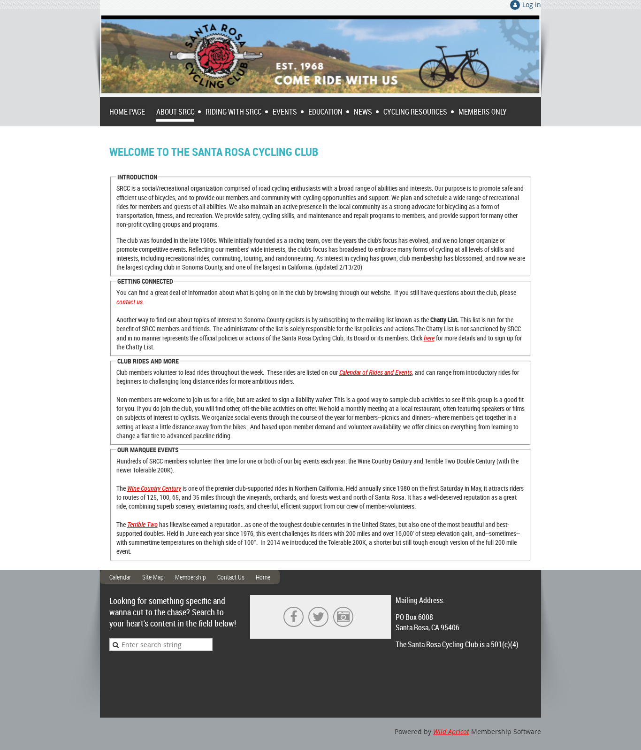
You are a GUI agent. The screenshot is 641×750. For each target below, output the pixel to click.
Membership (190, 576)
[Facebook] (293, 617)
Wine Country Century (154, 488)
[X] (318, 617)
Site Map (153, 576)
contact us (129, 301)
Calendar (120, 576)
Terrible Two (142, 524)
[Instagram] (343, 617)
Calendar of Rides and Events (375, 372)
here (429, 337)
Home (263, 576)
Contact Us (230, 576)
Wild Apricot (451, 731)
